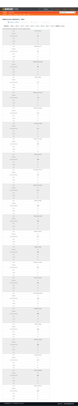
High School (11, 12)
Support (72, 9)
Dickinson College (38, 339)
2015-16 (42, 26)
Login (65, 9)
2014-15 (37, 26)
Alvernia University (38, 277)
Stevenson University (38, 262)
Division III (16, 14)
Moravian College (37, 200)
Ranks (45, 22)
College (4, 12)
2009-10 (12, 26)
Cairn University (38, 30)
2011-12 (22, 26)
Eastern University (38, 231)
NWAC (28, 14)
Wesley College (38, 77)
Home (46, 9)
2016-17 (47, 26)
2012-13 (27, 26)
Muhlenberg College (38, 216)
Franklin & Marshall (38, 370)
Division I (5, 14)
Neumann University (38, 138)
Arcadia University (38, 354)
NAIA (21, 14)
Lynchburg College (38, 123)
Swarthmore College (38, 108)
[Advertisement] (39, 3)
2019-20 (62, 26)
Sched (34, 22)
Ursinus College (38, 324)
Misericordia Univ (37, 46)
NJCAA (24, 14)
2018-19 (57, 26)
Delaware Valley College (38, 61)
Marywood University (38, 185)
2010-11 (17, 26)
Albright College (38, 246)
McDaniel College (37, 308)
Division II (10, 14)
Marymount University (37, 92)
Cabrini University (38, 154)
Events (57, 9)
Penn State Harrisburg (37, 293)
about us (60, 403)
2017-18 (52, 26)
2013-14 (32, 26)
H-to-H (13, 22)
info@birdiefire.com (69, 403)
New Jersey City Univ (38, 169)
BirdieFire (13, 9)
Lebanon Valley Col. (38, 385)
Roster (25, 22)
